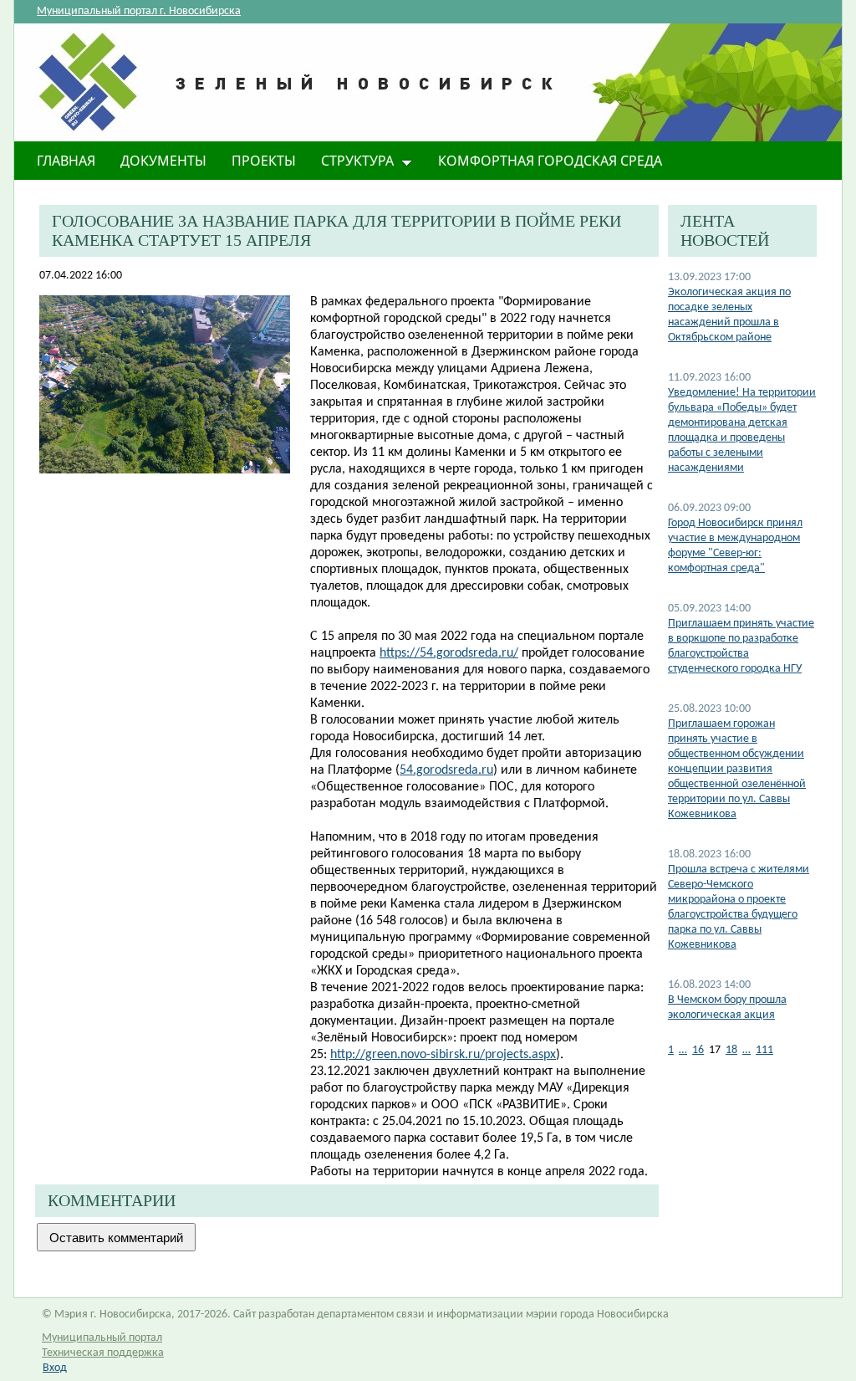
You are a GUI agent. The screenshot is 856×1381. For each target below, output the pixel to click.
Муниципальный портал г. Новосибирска (139, 11)
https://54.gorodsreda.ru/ (449, 653)
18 (731, 1050)
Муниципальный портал (102, 1338)
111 (764, 1050)
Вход (55, 1368)
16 (698, 1050)
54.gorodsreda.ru (446, 770)
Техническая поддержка (103, 1353)
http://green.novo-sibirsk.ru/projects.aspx (443, 1054)
